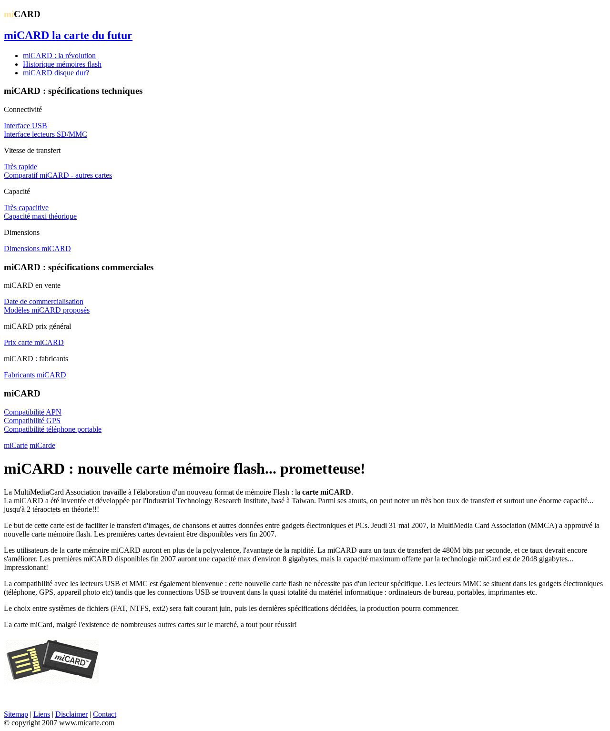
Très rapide (20, 166)
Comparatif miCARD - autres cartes (58, 175)
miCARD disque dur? (56, 73)
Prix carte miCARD (34, 342)
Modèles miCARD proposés (47, 310)
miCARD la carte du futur (68, 35)
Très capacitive (26, 207)
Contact (104, 714)
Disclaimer (71, 714)
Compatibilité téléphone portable (53, 429)
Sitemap (16, 714)
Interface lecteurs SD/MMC (45, 134)
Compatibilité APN (32, 412)
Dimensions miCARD (37, 248)
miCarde (42, 445)
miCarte (16, 445)
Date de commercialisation (43, 301)
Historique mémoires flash (62, 64)
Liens (41, 714)
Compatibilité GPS (32, 420)
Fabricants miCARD (35, 375)
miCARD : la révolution (59, 55)
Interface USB (25, 126)
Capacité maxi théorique (40, 216)
